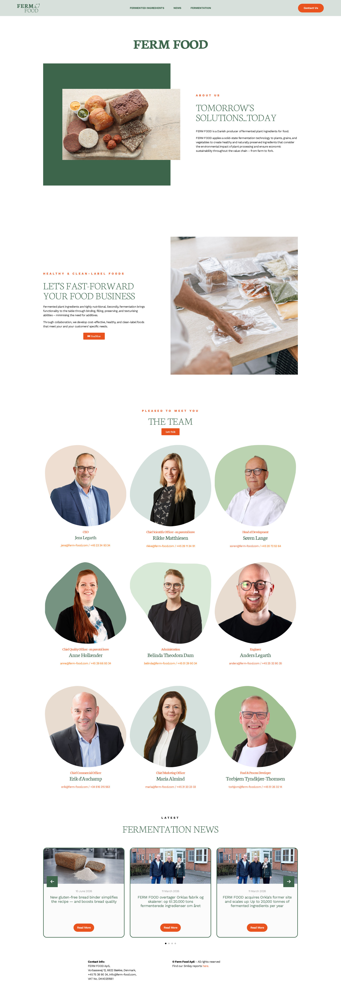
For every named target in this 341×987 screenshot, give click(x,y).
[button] (165, 943)
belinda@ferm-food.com (159, 663)
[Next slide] (288, 881)
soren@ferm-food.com (244, 546)
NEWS (177, 8)
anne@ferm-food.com (74, 663)
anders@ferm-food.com (244, 663)
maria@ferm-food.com (159, 786)
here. (206, 966)
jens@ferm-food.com (74, 545)
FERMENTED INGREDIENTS (147, 8)
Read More (84, 927)
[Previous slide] (52, 881)
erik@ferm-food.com (74, 786)
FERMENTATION (201, 8)
